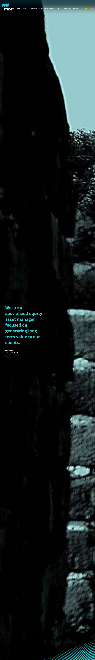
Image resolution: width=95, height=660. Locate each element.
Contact (76, 8)
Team (18, 8)
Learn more (12, 353)
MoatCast (67, 8)
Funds (24, 8)
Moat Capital (7, 6)
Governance (32, 8)
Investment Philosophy (47, 8)
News (59, 8)
